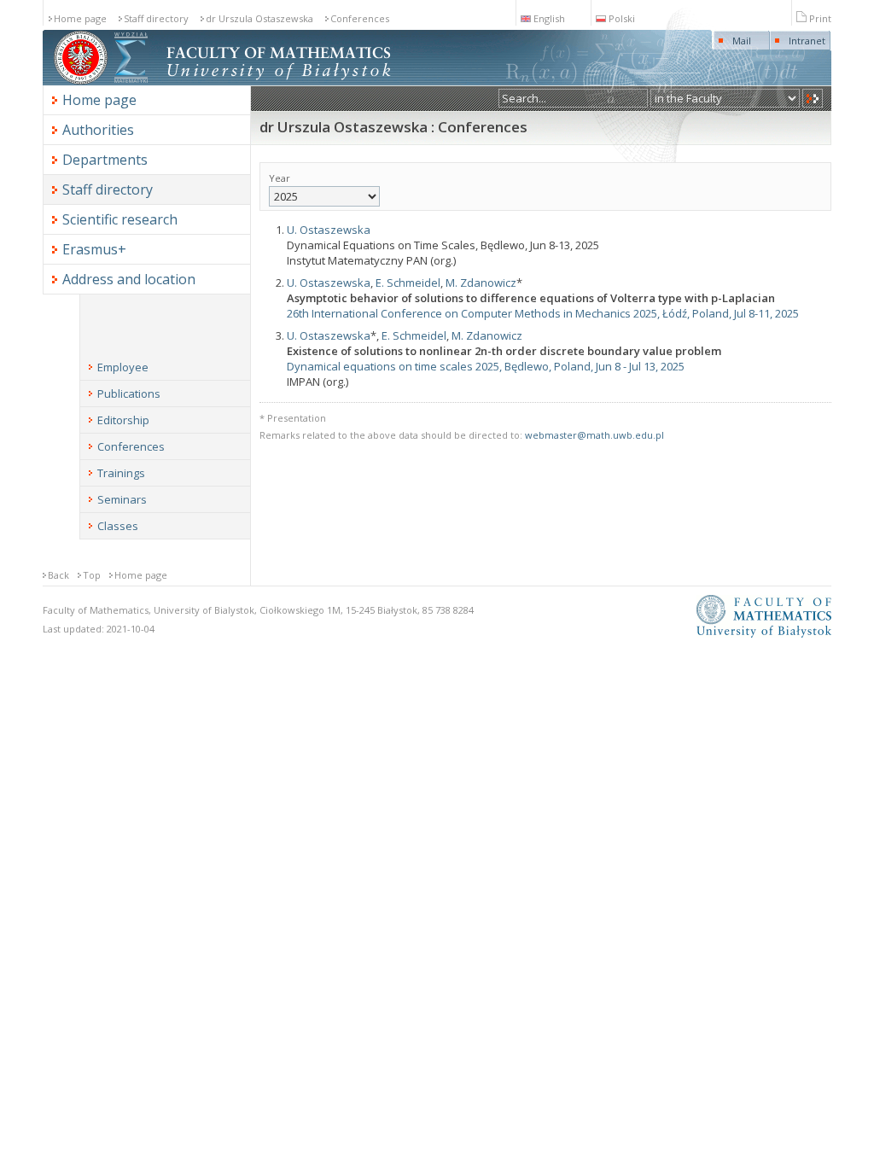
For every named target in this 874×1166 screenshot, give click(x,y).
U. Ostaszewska (328, 229)
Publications (128, 393)
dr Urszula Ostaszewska (259, 18)
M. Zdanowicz (481, 282)
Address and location (128, 279)
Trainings (121, 473)
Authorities (98, 129)
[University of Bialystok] (81, 81)
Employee (123, 367)
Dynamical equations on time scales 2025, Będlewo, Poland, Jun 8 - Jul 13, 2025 (486, 366)
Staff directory (156, 18)
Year (279, 178)
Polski (622, 18)
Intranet (807, 40)
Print (820, 18)
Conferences (359, 18)
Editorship (123, 420)
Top (92, 574)
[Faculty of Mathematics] (131, 81)
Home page (80, 18)
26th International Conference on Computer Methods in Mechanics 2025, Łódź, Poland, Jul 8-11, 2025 (543, 313)
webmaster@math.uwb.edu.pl (594, 435)
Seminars (122, 499)
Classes (117, 525)
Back (58, 574)
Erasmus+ (94, 249)
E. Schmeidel (408, 282)
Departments (105, 159)
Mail (741, 40)
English (549, 18)
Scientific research (120, 219)
